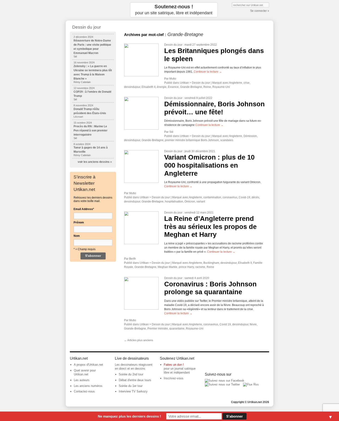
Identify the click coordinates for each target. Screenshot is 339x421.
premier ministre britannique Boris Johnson (192, 140)
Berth (132, 258)
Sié (171, 131)
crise (247, 82)
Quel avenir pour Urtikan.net (85, 372)
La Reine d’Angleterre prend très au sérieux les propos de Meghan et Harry (210, 226)
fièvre (253, 324)
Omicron (189, 201)
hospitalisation (174, 201)
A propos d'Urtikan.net (88, 364)
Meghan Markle (167, 267)
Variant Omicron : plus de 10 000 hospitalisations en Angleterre (209, 165)
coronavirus (230, 197)
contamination (212, 197)
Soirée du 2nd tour (131, 374)
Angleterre (235, 82)
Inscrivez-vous (173, 378)
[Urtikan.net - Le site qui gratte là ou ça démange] (93, 9)
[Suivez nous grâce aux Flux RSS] (251, 384)
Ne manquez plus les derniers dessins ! (129, 416)
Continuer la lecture (208, 71)
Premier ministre (157, 328)
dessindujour (132, 87)
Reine (207, 87)
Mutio (172, 78)
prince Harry (186, 267)
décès (255, 197)
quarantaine (176, 328)
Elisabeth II (148, 87)
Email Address (84, 209)
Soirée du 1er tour (131, 386)
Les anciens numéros (88, 386)
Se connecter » (259, 10)
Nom (77, 235)
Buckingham (211, 262)
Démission (250, 136)
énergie (162, 87)
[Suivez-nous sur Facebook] (224, 380)
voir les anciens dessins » (95, 161)
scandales (226, 140)
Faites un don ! (174, 364)
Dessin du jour (173, 44)
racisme (200, 267)
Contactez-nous (84, 391)
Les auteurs (81, 380)
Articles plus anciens (138, 340)
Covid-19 (244, 197)
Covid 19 (225, 324)
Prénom (79, 222)
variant (200, 201)
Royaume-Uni (221, 87)
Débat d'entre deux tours (135, 380)
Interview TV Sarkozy (133, 391)
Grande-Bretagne (191, 87)
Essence (173, 87)
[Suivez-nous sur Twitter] (222, 384)
